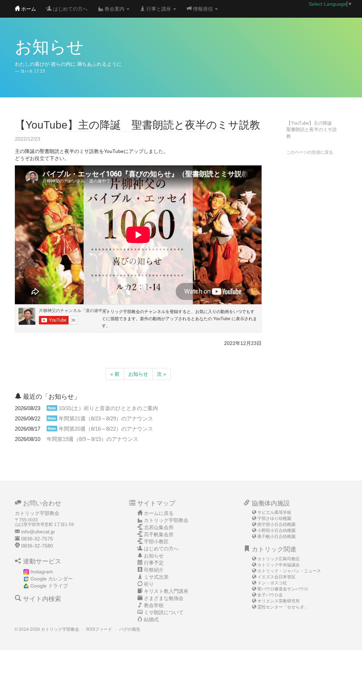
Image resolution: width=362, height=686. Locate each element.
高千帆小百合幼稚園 (276, 536)
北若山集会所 (159, 527)
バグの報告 (129, 629)
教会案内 (114, 9)
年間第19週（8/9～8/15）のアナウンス (92, 439)
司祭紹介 (154, 570)
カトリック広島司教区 (278, 558)
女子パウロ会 (270, 595)
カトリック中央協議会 (278, 564)
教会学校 (154, 605)
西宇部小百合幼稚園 (276, 524)
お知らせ (138, 374)
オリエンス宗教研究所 (278, 601)
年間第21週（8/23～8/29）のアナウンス (106, 418)
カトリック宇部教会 (166, 520)
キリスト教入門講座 (166, 591)
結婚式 (151, 619)
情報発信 (203, 9)
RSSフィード (99, 629)
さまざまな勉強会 (163, 598)
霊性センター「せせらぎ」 (282, 607)
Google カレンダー (51, 579)
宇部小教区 (156, 541)
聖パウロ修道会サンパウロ (282, 588)
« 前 (114, 374)
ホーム (28, 9)
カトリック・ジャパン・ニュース (289, 570)
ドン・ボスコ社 (272, 582)
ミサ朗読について (163, 612)
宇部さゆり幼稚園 (274, 518)
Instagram (41, 571)
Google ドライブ (49, 586)
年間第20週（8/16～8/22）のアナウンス (106, 429)
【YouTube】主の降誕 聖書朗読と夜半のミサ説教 (311, 129)
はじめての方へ (70, 9)
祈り (149, 584)
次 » (161, 374)
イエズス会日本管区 (276, 576)
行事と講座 (159, 9)
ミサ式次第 (156, 577)
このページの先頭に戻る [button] (309, 152)
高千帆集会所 (159, 534)
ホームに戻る (159, 513)
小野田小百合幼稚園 (276, 530)
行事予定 (154, 563)
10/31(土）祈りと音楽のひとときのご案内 (108, 408)
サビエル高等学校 (274, 512)
